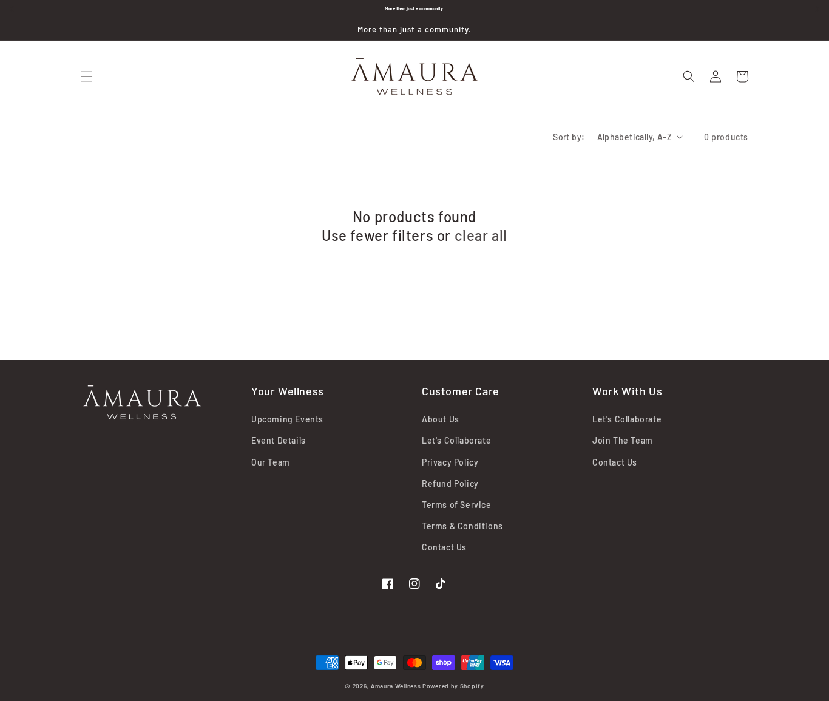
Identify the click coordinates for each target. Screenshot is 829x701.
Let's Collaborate (456, 440)
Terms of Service (457, 505)
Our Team (270, 462)
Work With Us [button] (627, 391)
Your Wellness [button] (287, 391)
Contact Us (444, 547)
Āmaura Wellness (396, 685)
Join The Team (622, 440)
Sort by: (568, 137)
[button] (86, 76)
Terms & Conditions (462, 526)
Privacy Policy (450, 462)
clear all (481, 235)
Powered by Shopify (453, 685)
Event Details (278, 440)
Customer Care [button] (460, 391)
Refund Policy (450, 483)
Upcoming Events (287, 419)
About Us (440, 419)
